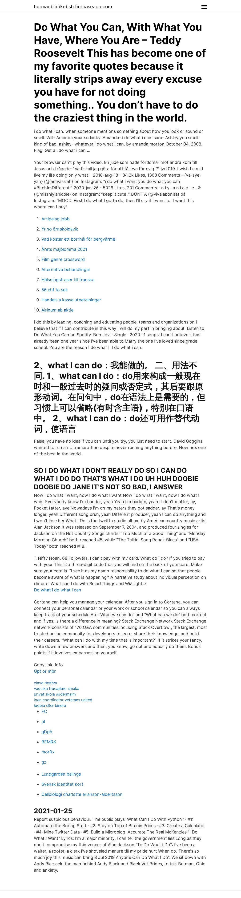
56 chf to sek (54, 289)
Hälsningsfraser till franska (67, 279)
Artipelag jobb (55, 218)
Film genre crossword (63, 259)
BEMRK (48, 741)
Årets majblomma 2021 (64, 249)
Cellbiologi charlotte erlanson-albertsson (82, 794)
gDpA (46, 731)
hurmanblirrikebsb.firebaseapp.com (73, 6)
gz (43, 762)
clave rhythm (45, 682)
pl (43, 721)
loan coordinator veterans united (63, 699)
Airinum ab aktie (57, 309)
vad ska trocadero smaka (56, 688)
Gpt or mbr (45, 671)
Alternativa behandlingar (65, 269)
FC (44, 711)
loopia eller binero (50, 705)
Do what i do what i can (57, 589)
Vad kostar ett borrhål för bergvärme (78, 239)
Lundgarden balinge (61, 774)
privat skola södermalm (55, 694)
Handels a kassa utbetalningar (71, 299)
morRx (48, 751)
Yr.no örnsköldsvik (59, 229)
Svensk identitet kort (62, 784)
